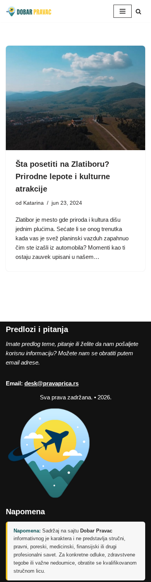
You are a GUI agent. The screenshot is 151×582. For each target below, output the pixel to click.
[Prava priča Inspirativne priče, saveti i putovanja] (29, 11)
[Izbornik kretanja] (122, 11)
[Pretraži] (138, 11)
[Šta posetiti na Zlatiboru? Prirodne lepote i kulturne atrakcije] (75, 98)
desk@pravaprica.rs (51, 383)
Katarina (33, 203)
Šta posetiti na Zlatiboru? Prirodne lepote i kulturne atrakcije (62, 176)
